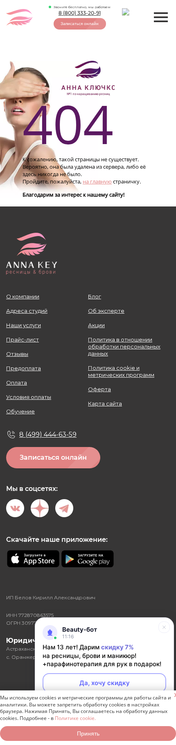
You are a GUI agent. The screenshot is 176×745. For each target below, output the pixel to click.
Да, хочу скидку (104, 683)
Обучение (20, 411)
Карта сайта (105, 403)
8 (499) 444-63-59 (48, 434)
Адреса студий (26, 310)
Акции (96, 325)
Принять (88, 733)
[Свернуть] (164, 627)
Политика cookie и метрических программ (121, 371)
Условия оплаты (28, 397)
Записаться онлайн (80, 23)
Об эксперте (106, 310)
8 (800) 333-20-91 (80, 13)
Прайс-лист (22, 339)
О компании (22, 296)
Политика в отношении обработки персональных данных (124, 346)
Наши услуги (23, 325)
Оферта (99, 389)
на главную (97, 181)
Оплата (16, 382)
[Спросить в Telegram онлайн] (131, 17)
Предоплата (23, 368)
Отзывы (17, 354)
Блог (94, 296)
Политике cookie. (75, 718)
